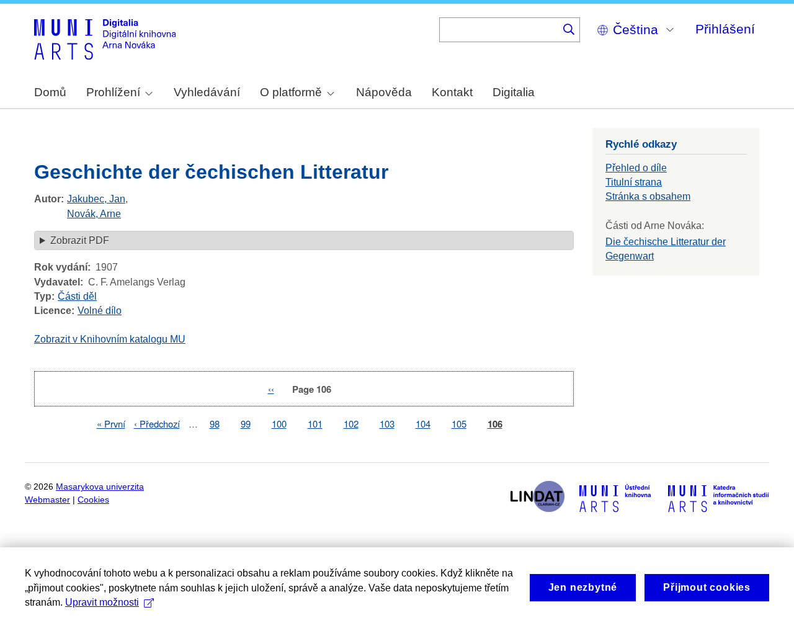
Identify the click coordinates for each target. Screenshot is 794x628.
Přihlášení (725, 29)
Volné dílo (100, 310)
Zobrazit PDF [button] (79, 240)
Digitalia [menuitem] (514, 92)
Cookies (93, 500)
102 (351, 423)
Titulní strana (633, 182)
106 (495, 424)
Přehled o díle (636, 168)
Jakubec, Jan (96, 199)
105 (459, 423)
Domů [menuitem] (50, 92)
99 (246, 423)
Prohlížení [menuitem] (113, 92)
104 (423, 423)
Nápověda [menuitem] (384, 92)
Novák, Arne (94, 214)
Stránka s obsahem (647, 196)
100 (279, 423)
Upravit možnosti (102, 602)
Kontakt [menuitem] (452, 92)
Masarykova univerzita (100, 486)
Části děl (77, 296)
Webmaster (47, 500)
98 (215, 423)
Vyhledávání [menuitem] (207, 92)
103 (387, 423)
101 (315, 423)
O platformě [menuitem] (291, 92)
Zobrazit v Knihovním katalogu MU (109, 339)
